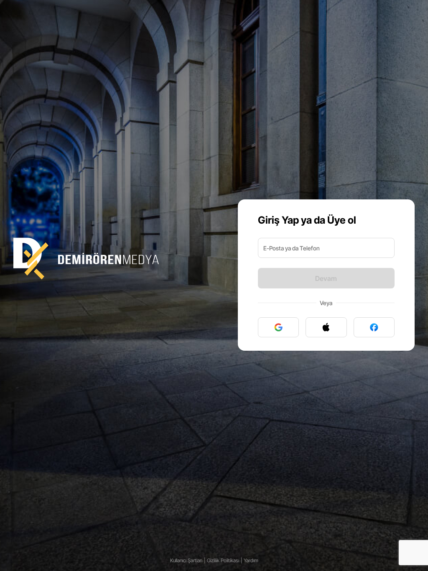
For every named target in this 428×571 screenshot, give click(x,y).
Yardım (251, 560)
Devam (326, 278)
